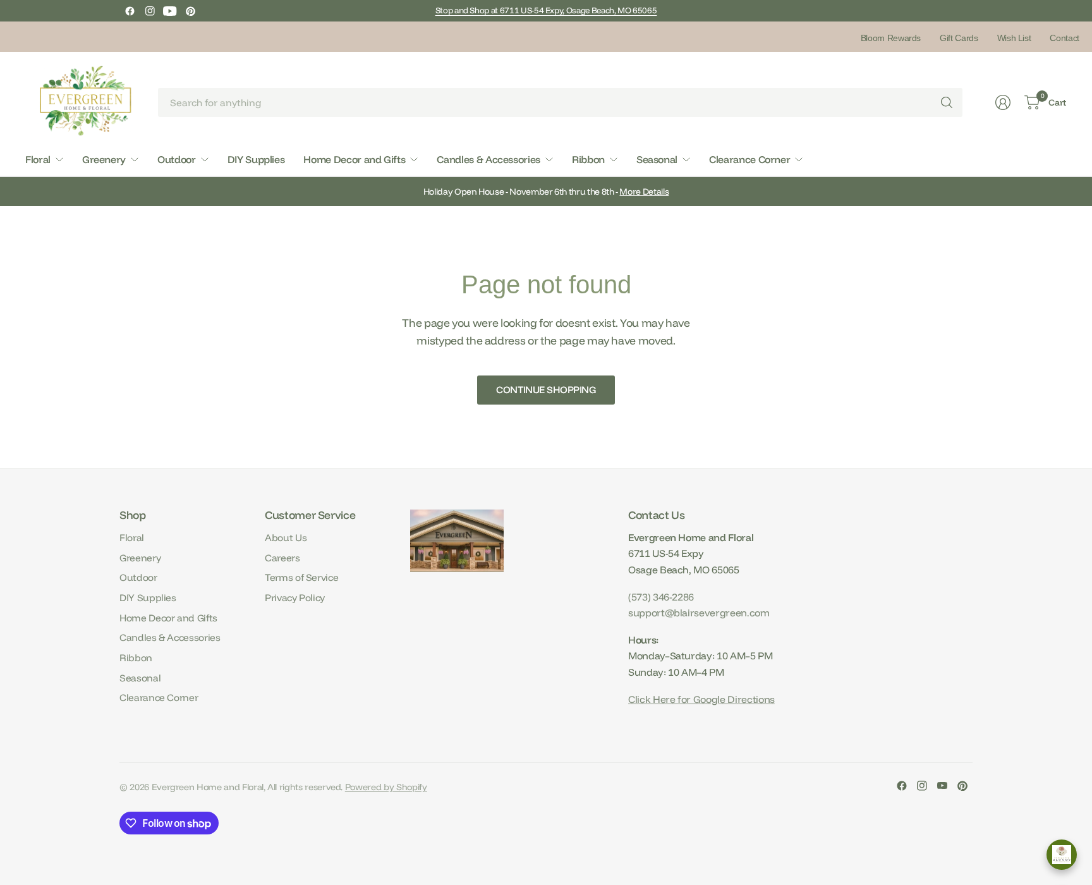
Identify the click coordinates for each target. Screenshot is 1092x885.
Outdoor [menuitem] (176, 159)
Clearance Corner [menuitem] (749, 159)
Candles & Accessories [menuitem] (488, 159)
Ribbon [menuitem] (588, 159)
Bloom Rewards (891, 38)
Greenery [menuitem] (104, 159)
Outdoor (138, 577)
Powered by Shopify (386, 787)
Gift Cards (959, 38)
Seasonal (140, 678)
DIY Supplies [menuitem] (256, 159)
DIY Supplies (147, 598)
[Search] (946, 102)
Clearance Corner (158, 698)
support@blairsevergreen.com (699, 612)
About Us (285, 538)
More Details (644, 191)
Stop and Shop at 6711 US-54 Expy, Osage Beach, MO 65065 (546, 10)
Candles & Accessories (170, 638)
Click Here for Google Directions (701, 699)
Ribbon (135, 658)
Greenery (140, 558)
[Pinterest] (190, 11)
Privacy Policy (295, 598)
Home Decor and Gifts (168, 618)
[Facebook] (129, 11)
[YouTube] (170, 11)
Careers (282, 558)
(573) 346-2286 (661, 596)
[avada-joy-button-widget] (1061, 854)
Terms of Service (301, 577)
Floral (131, 538)
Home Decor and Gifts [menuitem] (354, 159)
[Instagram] (150, 11)
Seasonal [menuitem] (656, 159)
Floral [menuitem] (38, 159)
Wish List (1014, 38)
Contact (1064, 38)
